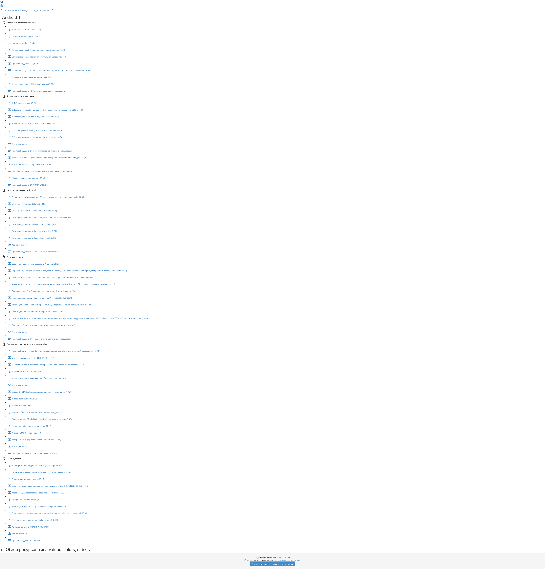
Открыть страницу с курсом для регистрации (272, 563)
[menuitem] (1, 6)
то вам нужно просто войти (287, 560)
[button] (1, 2)
